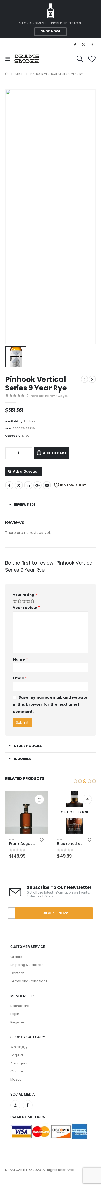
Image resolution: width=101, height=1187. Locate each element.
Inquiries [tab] (22, 758)
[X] (83, 44)
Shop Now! (50, 31)
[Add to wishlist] (41, 840)
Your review (26, 607)
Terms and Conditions (28, 997)
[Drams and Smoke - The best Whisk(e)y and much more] (26, 58)
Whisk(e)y (18, 1062)
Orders (16, 972)
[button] (75, 781)
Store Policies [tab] (28, 745)
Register (17, 1038)
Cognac (17, 1087)
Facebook (9, 485)
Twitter (19, 485)
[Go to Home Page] (6, 74)
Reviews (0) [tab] (24, 504)
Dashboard (20, 1021)
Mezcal (16, 1095)
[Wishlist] (92, 58)
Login (14, 1030)
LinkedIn (28, 485)
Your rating (25, 594)
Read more (39, 799)
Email (47, 485)
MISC (26, 436)
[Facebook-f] (28, 1121)
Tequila (16, 1071)
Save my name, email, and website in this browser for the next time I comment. (50, 704)
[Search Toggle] (80, 59)
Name (20, 659)
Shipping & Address (27, 980)
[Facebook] (74, 44)
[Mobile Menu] (9, 59)
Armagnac (19, 1079)
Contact (17, 989)
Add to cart (55, 452)
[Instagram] (92, 44)
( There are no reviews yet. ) (49, 396)
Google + (37, 485)
